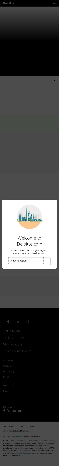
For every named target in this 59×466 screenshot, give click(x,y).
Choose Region (19, 260)
